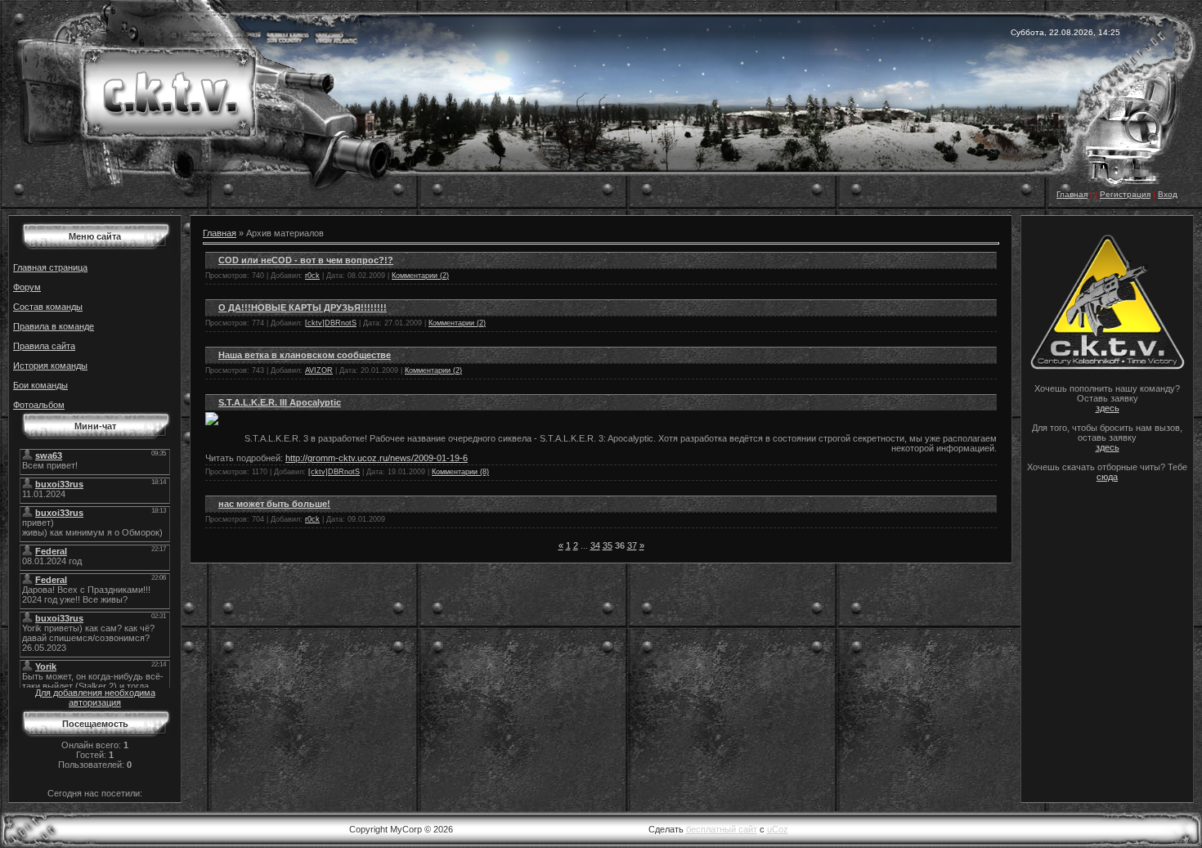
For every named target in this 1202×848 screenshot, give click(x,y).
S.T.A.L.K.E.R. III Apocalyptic (279, 402)
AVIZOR (319, 370)
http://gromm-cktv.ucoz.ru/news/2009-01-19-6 (376, 458)
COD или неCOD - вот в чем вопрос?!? (305, 260)
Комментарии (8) (460, 472)
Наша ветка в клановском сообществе (304, 355)
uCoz (777, 829)
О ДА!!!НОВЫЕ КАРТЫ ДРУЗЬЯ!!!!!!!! (302, 307)
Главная (1072, 194)
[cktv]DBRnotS (331, 323)
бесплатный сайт (721, 829)
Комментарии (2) (420, 275)
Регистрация (1125, 194)
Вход (1167, 194)
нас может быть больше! (274, 504)
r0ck (312, 275)
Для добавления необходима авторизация (95, 697)
